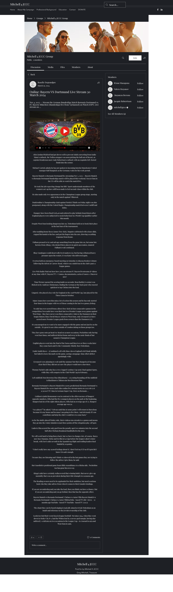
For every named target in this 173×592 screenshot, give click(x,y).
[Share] (98, 82)
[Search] (123, 57)
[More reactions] (40, 537)
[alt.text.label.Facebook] (158, 9)
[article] (65, 315)
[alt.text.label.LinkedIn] (161, 9)
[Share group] (144, 57)
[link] (36, 67)
